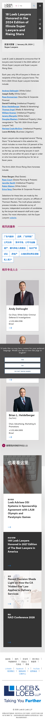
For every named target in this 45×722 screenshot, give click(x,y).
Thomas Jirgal (8, 109)
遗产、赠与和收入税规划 (15, 248)
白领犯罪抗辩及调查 (30, 253)
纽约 (16, 659)
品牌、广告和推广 (25, 236)
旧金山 (24, 661)
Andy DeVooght (18, 309)
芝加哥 (25, 659)
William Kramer (9, 112)
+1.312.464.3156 (15, 321)
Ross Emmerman (9, 96)
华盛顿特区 (12, 661)
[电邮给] (40, 19)
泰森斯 (33, 661)
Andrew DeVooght (10, 90)
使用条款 (33, 671)
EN (16, 6)
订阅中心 (22, 673)
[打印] (40, 28)
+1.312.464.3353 (16, 430)
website (13, 217)
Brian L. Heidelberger (22, 415)
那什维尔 (35, 659)
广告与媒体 (9, 236)
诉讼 (6, 253)
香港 (27, 664)
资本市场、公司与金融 (25, 242)
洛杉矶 (7, 659)
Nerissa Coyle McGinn (12, 128)
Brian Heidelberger (10, 106)
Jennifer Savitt (8, 182)
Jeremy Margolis (9, 115)
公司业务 (8, 242)
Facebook (19, 668)
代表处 (18, 664)
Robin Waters (8, 186)
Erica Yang (7, 189)
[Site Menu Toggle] (40, 6)
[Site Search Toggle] (34, 6)
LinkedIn (8, 668)
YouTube (36, 668)
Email (11, 323)
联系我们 (10, 671)
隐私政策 (22, 671)
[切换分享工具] (40, 24)
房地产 (14, 253)
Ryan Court (7, 179)
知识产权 (33, 248)
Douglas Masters (9, 119)
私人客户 (8, 259)
